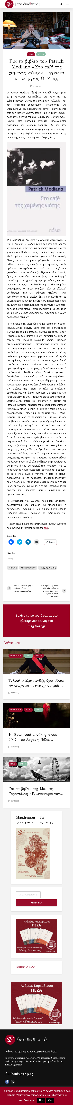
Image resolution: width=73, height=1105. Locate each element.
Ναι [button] (41, 1100)
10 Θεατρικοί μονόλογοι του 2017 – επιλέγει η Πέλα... (32, 737)
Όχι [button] (50, 1100)
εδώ (46, 528)
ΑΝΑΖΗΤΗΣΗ (36, 903)
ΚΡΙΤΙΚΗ (41, 54)
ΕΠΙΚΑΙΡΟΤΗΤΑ (15, 656)
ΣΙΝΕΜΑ (39, 656)
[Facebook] (7, 1082)
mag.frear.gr (36, 626)
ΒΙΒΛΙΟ (31, 54)
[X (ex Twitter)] (13, 1082)
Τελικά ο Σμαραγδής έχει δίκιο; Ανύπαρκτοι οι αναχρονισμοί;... (36, 683)
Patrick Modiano (28, 568)
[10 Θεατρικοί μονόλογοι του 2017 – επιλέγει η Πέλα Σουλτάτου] (36, 715)
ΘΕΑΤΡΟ (28, 710)
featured (12, 568)
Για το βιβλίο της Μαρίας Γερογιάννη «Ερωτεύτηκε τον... (35, 791)
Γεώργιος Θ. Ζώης (48, 568)
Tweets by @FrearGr (25, 967)
